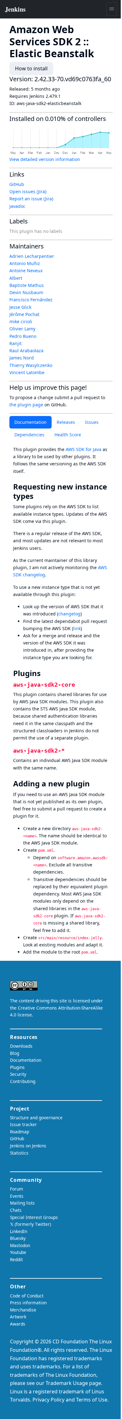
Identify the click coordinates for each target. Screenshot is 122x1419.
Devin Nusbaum (26, 292)
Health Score (67, 435)
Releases (66, 422)
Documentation (30, 422)
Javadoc (17, 206)
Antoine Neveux (26, 270)
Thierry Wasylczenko (30, 365)
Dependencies (29, 435)
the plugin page (26, 405)
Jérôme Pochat (24, 314)
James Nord (21, 358)
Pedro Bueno (22, 336)
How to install (31, 68)
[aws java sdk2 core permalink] (79, 684)
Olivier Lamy (22, 329)
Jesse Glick (20, 307)
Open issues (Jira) (27, 191)
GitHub (16, 184)
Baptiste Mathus (26, 285)
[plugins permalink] (45, 673)
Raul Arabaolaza (26, 350)
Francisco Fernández (31, 300)
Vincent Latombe (26, 372)
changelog (69, 614)
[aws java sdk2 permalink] (68, 750)
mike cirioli (20, 321)
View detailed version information (44, 159)
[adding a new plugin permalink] (94, 783)
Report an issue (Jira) (31, 199)
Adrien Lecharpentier (31, 256)
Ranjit (15, 343)
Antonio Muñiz (24, 263)
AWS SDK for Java (83, 449)
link (77, 628)
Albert (15, 278)
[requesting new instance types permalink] (37, 496)
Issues (92, 422)
